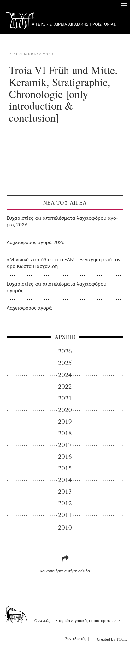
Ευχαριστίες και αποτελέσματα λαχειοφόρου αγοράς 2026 (62, 222)
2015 (65, 468)
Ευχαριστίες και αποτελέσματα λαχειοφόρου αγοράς (56, 288)
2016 (65, 456)
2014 (65, 479)
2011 (65, 514)
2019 (65, 421)
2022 (65, 386)
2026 (65, 351)
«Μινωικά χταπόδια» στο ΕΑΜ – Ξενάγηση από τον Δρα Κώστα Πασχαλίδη (64, 263)
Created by (112, 639)
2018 (65, 433)
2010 (65, 527)
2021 (65, 398)
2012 (65, 503)
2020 (65, 409)
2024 (65, 374)
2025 (65, 362)
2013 (65, 491)
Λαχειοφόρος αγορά (29, 308)
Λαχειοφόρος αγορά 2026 (36, 242)
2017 (65, 444)
